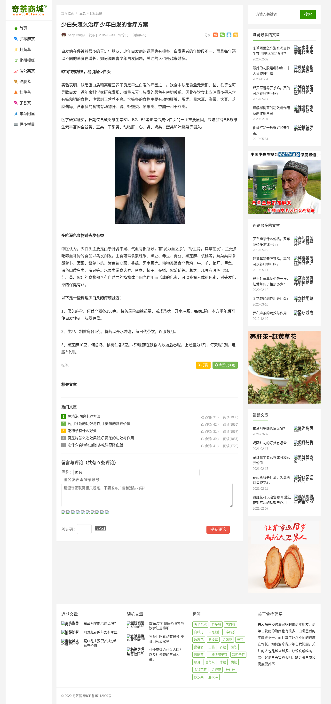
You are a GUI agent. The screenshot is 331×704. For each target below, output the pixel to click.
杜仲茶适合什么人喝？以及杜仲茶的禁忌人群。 (166, 654)
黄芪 (240, 639)
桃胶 (234, 662)
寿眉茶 (230, 632)
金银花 (216, 669)
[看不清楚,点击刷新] (100, 528)
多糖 (223, 647)
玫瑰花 (199, 639)
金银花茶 (200, 669)
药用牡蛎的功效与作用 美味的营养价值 (99, 424)
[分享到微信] (222, 35)
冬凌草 (213, 639)
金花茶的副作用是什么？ (271, 298)
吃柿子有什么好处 (82, 431)
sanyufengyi (76, 35)
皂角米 (210, 662)
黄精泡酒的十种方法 (84, 416)
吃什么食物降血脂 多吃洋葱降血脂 (95, 445)
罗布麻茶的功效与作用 (270, 313)
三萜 (211, 647)
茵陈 (234, 647)
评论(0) (123, 35)
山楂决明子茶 (217, 654)
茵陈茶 (199, 654)
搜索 (308, 14)
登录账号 (91, 480)
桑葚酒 (199, 647)
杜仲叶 (230, 669)
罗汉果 (199, 677)
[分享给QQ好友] (229, 35)
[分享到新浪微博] (215, 35)
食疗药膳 (96, 13)
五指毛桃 (200, 624)
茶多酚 (216, 624)
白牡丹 (199, 632)
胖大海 (213, 677)
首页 (82, 13)
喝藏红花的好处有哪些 (270, 443)
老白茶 (230, 624)
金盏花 (227, 639)
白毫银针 (214, 632)
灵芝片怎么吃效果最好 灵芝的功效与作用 (101, 438)
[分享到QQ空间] (235, 35)
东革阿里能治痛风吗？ (270, 429)
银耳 (197, 662)
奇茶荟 (77, 696)
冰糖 (223, 662)
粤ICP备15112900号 (97, 696)
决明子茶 (238, 654)
